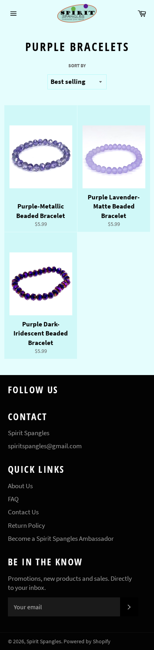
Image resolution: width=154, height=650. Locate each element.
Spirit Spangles (43, 641)
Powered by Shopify (87, 641)
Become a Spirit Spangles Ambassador (61, 538)
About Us (20, 485)
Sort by (77, 65)
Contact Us (23, 512)
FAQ (13, 499)
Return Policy (26, 525)
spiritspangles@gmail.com (45, 446)
